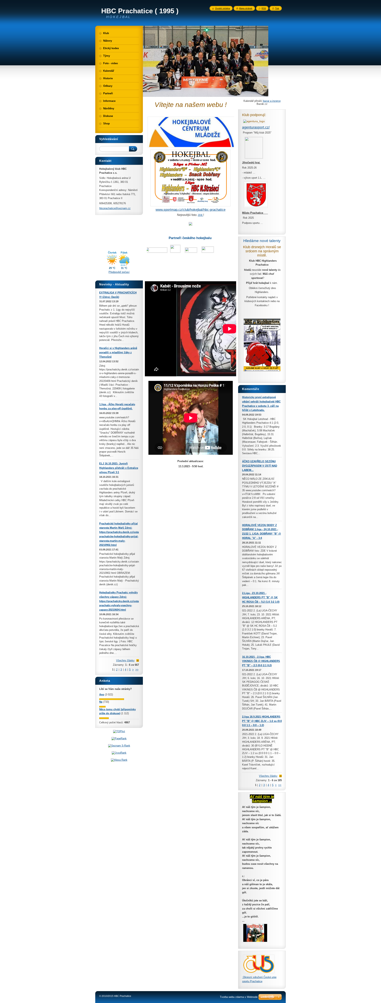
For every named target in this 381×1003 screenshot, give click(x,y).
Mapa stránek (245, 8)
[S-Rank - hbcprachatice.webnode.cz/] (119, 745)
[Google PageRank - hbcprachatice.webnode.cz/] (119, 738)
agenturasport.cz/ (256, 127)
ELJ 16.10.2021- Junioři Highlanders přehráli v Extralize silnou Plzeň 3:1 (118, 468)
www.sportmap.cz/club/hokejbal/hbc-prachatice (190, 210)
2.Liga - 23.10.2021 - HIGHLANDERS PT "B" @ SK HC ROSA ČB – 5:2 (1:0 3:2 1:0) (260, 597)
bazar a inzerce (272, 100)
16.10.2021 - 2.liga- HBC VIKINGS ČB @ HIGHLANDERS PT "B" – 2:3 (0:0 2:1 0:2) (261, 661)
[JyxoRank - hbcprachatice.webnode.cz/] (119, 752)
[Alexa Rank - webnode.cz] (119, 759)
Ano (101, 694)
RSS (264, 8)
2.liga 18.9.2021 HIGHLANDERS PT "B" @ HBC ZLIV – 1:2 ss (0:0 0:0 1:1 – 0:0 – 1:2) (262, 721)
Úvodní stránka (222, 8)
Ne (100, 701)
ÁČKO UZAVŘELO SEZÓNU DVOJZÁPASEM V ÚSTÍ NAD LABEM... (259, 466)
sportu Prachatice (252, 981)
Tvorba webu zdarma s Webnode (239, 996)
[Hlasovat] (111, 699)
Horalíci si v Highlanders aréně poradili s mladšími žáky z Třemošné (118, 352)
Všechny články (268, 775)
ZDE (200, 215)
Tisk (277, 8)
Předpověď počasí (119, 272)
